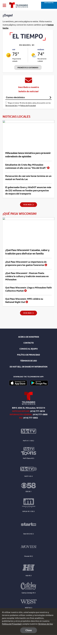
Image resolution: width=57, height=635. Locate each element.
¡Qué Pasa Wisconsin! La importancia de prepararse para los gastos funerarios (26, 263)
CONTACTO (28, 342)
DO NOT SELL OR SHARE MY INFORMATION (28, 366)
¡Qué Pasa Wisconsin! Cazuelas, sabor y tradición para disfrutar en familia (27, 251)
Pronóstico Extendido (27, 67)
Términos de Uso (11, 105)
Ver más (27, 204)
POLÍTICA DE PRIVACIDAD (28, 354)
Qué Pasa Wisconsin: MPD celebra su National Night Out (24, 300)
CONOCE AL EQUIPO (28, 348)
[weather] (8, 55)
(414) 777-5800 (40, 414)
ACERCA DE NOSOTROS (28, 336)
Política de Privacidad (28, 105)
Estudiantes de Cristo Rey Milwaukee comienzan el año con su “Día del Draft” (26, 166)
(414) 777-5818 (37, 411)
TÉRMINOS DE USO (28, 360)
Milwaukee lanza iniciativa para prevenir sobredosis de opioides (28, 154)
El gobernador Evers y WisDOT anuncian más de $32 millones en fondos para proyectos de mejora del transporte (28, 190)
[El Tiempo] (28, 39)
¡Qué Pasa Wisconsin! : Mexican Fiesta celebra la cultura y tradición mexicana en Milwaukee (27, 276)
